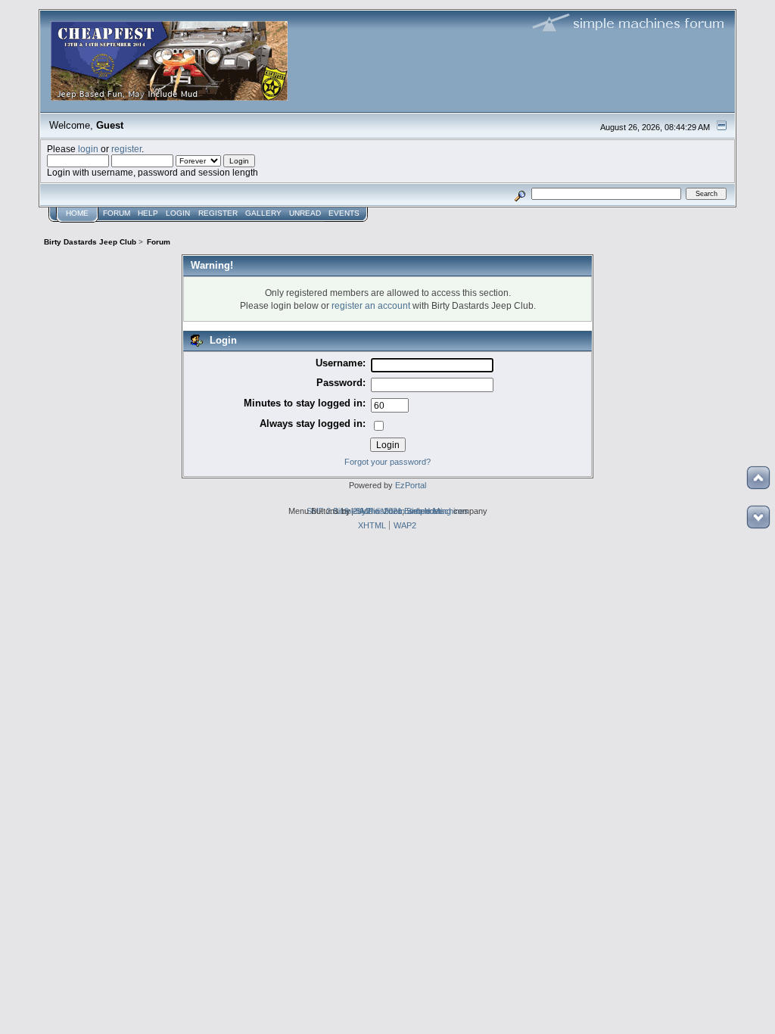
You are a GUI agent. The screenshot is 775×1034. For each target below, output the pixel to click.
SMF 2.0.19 (328, 510)
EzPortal (410, 485)
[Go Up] (758, 478)
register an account (370, 305)
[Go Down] (758, 517)
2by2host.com (379, 510)
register (126, 149)
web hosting (429, 510)
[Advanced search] (520, 193)
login (88, 149)
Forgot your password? (387, 461)
